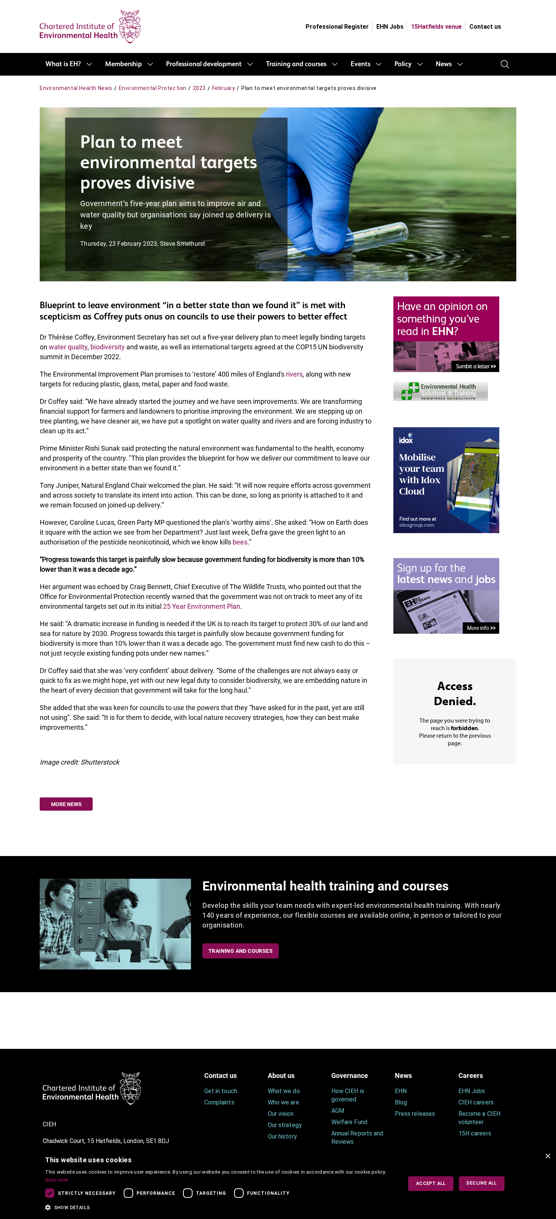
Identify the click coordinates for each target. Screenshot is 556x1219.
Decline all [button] (481, 1183)
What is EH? (63, 64)
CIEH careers (476, 1102)
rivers (294, 374)
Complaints (219, 1102)
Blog (401, 1102)
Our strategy (285, 1125)
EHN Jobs (390, 26)
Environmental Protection (152, 88)
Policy (403, 64)
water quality (68, 347)
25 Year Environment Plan (201, 606)
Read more (56, 1180)
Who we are (283, 1102)
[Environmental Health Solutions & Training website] (440, 390)
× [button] (547, 1156)
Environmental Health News (76, 88)
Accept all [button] (431, 1183)
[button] (218, 1207)
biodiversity (107, 347)
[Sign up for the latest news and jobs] (446, 595)
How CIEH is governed (347, 1095)
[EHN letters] (446, 334)
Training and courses (296, 64)
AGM (337, 1110)
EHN (401, 1091)
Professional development (204, 64)
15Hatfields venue (436, 26)
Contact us (485, 26)
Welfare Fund (349, 1122)
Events (360, 64)
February (223, 88)
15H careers (474, 1133)
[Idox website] (446, 480)
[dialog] (278, 1183)
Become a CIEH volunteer (479, 1118)
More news (66, 804)
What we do (284, 1091)
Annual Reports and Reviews (357, 1137)
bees (240, 542)
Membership (123, 64)
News (444, 64)
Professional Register (337, 26)
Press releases (415, 1113)
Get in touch (220, 1091)
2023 (199, 88)
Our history (282, 1136)
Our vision (281, 1113)
